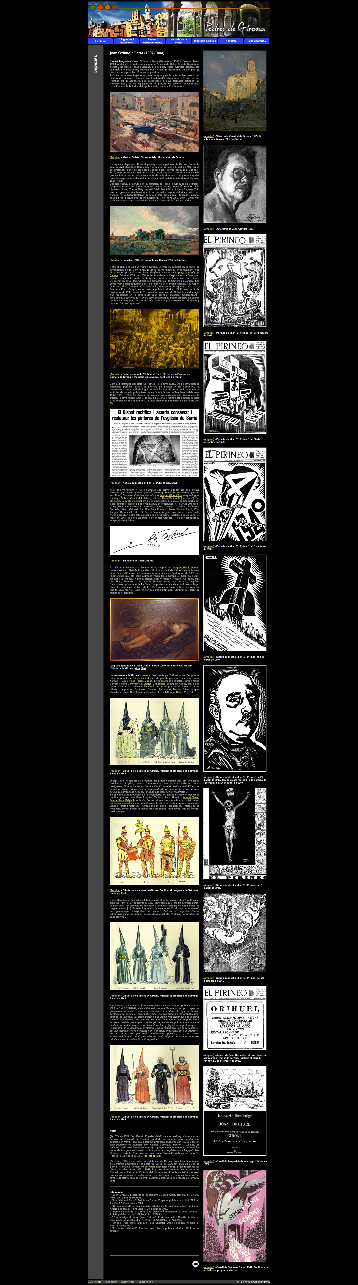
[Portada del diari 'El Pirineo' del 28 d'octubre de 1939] (234, 326)
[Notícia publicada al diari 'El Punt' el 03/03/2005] (154, 476)
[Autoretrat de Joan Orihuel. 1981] (234, 222)
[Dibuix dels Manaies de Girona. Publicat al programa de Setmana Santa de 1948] (154, 883)
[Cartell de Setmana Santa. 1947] (234, 1260)
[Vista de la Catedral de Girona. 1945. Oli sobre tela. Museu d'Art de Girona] (234, 129)
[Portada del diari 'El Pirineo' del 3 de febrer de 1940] (234, 539)
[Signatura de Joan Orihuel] (154, 554)
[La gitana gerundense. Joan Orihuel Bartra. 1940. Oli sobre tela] (154, 660)
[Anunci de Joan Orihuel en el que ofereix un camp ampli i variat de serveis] (234, 1048)
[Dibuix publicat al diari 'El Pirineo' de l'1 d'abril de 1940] (234, 770)
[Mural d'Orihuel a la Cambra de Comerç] (154, 367)
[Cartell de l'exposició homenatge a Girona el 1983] (234, 1154)
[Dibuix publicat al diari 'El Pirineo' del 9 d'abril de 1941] (234, 878)
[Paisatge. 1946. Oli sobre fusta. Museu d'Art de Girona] (154, 253)
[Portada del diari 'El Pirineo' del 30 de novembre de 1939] (234, 432)
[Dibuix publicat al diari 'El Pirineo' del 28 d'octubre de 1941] (234, 971)
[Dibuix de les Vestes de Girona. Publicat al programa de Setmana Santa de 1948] (154, 764)
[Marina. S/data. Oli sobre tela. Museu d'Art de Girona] (154, 150)
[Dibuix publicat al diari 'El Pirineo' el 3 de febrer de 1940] (234, 650)
